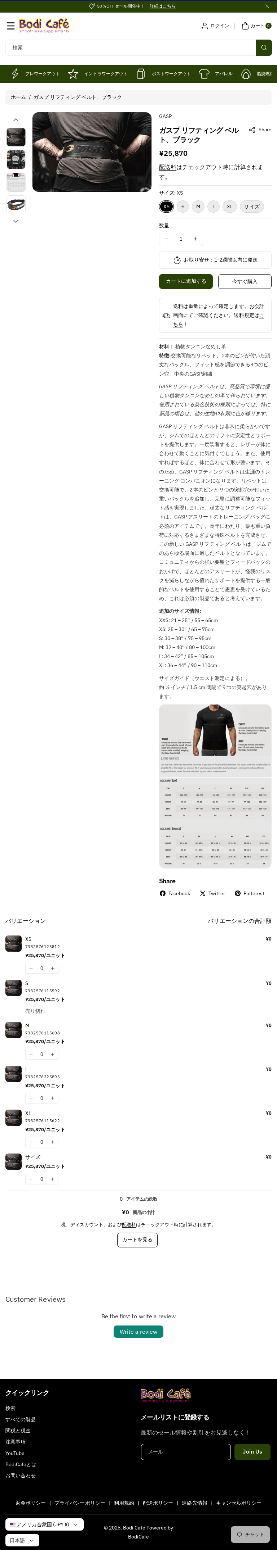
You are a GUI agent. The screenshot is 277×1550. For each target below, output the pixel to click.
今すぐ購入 (245, 281)
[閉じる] (267, 6)
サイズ (251, 206)
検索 (10, 1408)
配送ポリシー (158, 1503)
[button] (10, 26)
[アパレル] (204, 73)
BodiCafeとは (21, 1464)
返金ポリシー (31, 1503)
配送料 (167, 167)
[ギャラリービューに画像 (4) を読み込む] (16, 204)
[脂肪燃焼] (246, 73)
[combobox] (138, 48)
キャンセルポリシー (238, 1503)
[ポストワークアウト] (141, 73)
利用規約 (124, 1503)
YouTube (15, 1453)
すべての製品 (20, 1419)
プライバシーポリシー (79, 1503)
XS (166, 206)
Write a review (138, 1331)
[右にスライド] (16, 221)
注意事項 (15, 1441)
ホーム (18, 97)
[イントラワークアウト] (73, 73)
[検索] (264, 48)
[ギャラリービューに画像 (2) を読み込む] (16, 159)
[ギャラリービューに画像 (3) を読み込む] (16, 182)
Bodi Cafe (134, 1527)
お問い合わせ (20, 1475)
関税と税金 (18, 1430)
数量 (164, 225)
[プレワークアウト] (14, 73)
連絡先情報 (194, 1503)
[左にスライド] (16, 120)
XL (230, 206)
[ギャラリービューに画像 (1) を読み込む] (16, 137)
